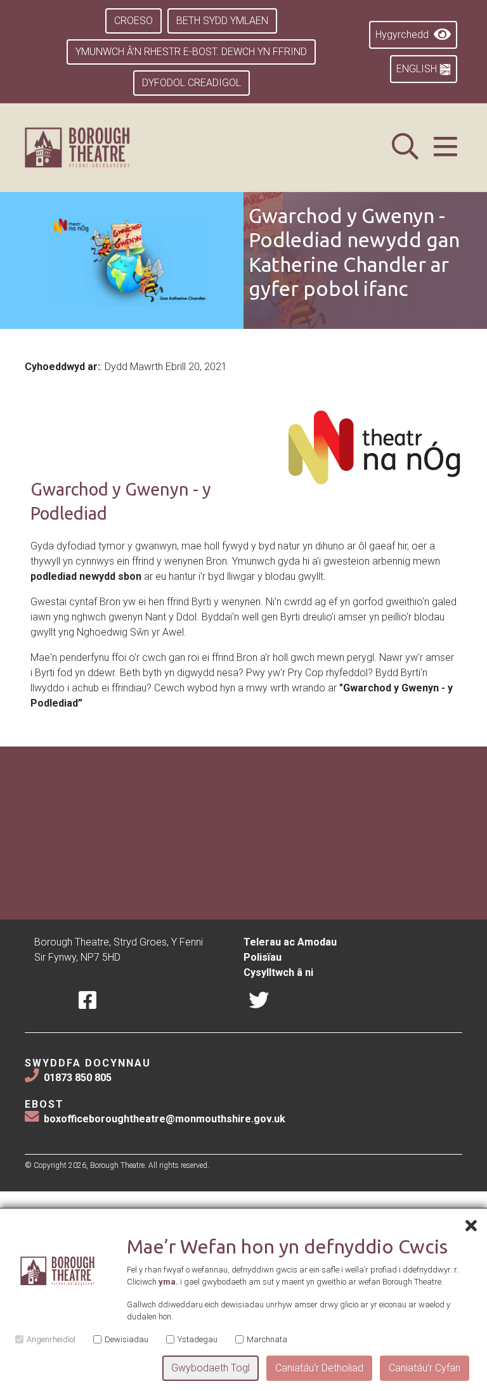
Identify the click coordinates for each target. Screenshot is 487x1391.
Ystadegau (198, 1339)
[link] (93, 148)
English (417, 69)
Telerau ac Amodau (290, 942)
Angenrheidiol (51, 1339)
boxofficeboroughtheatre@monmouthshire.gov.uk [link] (164, 1119)
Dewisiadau (126, 1339)
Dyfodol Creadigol (191, 83)
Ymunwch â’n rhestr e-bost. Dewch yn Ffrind (191, 52)
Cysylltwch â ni (278, 972)
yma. (168, 1281)
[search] (405, 147)
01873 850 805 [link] (78, 1078)
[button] (445, 147)
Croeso (133, 21)
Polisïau (263, 957)
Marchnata (267, 1339)
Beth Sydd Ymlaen (222, 21)
